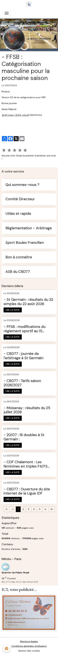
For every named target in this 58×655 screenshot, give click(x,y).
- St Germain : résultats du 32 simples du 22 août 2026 (28, 302)
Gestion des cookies (29, 650)
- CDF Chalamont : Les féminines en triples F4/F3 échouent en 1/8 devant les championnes (26, 464)
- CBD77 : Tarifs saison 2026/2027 (22, 383)
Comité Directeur (20, 199)
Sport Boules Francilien (24, 243)
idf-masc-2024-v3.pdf (16, 115)
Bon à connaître (18, 257)
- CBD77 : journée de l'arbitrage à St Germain (23, 356)
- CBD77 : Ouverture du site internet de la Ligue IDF (27, 491)
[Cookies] (6, 648)
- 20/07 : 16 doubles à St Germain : (24, 437)
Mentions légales (29, 641)
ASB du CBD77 (17, 272)
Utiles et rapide (18, 214)
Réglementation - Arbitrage (28, 228)
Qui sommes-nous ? (22, 185)
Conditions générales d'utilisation (29, 646)
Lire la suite (13, 309)
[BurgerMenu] (7, 13)
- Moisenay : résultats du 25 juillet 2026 (27, 410)
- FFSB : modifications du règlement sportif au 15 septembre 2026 (24, 329)
